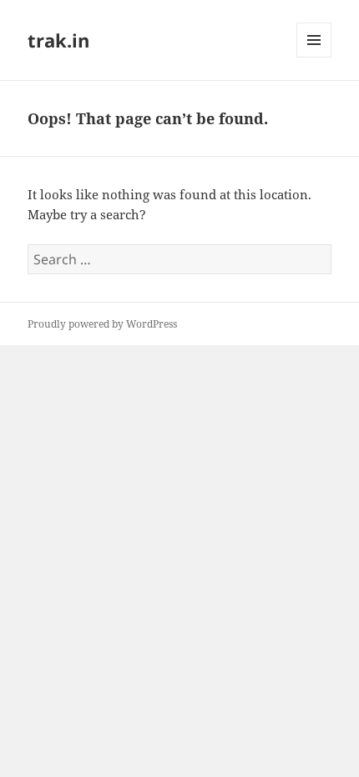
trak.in (58, 40)
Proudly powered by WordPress (102, 324)
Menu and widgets (314, 57)
